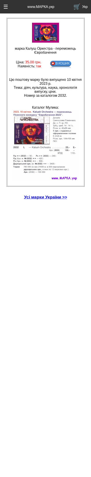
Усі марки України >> (45, 197)
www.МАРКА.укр (40, 7)
